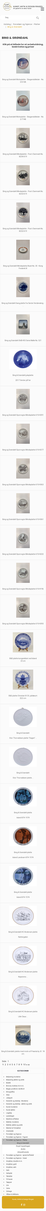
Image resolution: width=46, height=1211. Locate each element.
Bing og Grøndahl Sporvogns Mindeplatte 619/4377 (23, 450)
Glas (7, 1095)
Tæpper (9, 1182)
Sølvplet (9, 1173)
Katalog (7, 24)
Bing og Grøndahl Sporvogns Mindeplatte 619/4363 (23, 485)
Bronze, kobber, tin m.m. (15, 1086)
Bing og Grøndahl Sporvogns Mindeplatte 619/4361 (23, 519)
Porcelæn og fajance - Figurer (17, 1137)
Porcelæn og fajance (13, 1134)
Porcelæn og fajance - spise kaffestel (20, 1155)
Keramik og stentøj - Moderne (17, 1101)
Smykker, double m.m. (14, 1161)
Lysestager (10, 1116)
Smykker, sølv (11, 1167)
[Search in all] (37, 17)
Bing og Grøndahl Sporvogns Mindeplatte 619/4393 (23, 624)
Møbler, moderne (12, 1122)
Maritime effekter (12, 1119)
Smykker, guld (11, 1164)
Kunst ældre (10, 1110)
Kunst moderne (11, 1107)
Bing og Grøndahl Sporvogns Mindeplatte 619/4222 (23, 554)
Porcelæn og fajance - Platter (26, 24)
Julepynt (9, 1098)
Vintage (9, 1191)
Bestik (8, 1083)
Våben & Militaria (12, 1194)
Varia (8, 1188)
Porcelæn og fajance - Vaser (16, 1158)
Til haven (9, 1179)
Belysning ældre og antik (15, 1080)
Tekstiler (9, 1176)
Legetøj (9, 1113)
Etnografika (10, 1092)
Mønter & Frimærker (13, 1128)
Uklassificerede (23, 1152)
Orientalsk (10, 1131)
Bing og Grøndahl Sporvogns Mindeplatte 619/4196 (23, 589)
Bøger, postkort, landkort (15, 1089)
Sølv (7, 1170)
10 (24, 1064)
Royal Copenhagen (23, 1146)
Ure (7, 1185)
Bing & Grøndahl (23, 1143)
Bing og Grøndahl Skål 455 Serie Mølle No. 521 (23, 340)
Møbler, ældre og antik (14, 1125)
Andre (23, 1149)
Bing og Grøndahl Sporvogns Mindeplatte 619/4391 (23, 415)
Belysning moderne (13, 1077)
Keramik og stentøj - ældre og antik (19, 1104)
